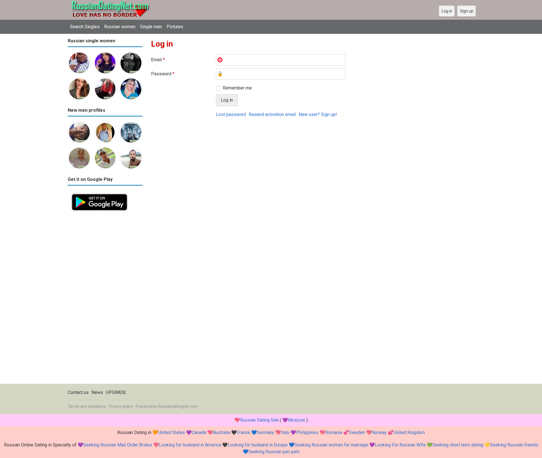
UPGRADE (116, 392)
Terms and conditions (87, 406)
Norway (379, 432)
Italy (285, 432)
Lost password (231, 114)
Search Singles (85, 26)
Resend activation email (272, 114)
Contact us (78, 392)
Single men (151, 26)
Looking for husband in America (190, 445)
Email (158, 59)
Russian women (120, 26)
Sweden (357, 432)
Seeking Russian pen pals (274, 451)
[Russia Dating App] (99, 193)
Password (162, 73)
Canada (199, 432)
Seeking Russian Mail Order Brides (117, 445)
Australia (221, 432)
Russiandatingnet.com (178, 406)
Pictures (175, 26)
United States (171, 432)
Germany (265, 432)
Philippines (307, 432)
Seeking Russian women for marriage (331, 445)
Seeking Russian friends (514, 445)
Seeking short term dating (457, 445)
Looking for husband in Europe (258, 445)
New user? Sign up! (318, 114)
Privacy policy (121, 406)
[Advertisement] (105, 299)
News (97, 392)
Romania (333, 432)
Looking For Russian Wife (400, 445)
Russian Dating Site (259, 420)
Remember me (237, 88)
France (243, 432)
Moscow (296, 420)
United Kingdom (409, 432)
